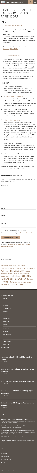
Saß (11, 282)
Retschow (6, 328)
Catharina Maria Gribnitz (12, 55)
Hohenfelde (4, 273)
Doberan (4, 271)
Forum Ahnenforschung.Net (9, 426)
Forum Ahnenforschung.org (8, 440)
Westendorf (14, 284)
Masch (7, 276)
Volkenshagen (7, 341)
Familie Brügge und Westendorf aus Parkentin (21, 381)
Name (3, 208)
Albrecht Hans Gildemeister (13, 25)
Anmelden (4, 453)
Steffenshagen (7, 338)
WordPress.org (5, 463)
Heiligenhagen (7, 308)
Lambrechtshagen (8, 315)
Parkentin (26, 275)
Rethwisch (6, 324)
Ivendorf (10, 273)
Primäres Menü (35, 2)
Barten (23, 265)
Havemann (27, 271)
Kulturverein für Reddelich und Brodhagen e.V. (14, 430)
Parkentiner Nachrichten (13, 278)
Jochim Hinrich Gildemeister (14, 96)
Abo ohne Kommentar (26, 233)
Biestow (5, 298)
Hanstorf (5, 305)
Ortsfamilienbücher (7, 295)
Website (3, 223)
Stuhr (19, 282)
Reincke (30, 279)
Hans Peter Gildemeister (12, 120)
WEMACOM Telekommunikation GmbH (12, 437)
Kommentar (5, 185)
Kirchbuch (20, 273)
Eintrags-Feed (5, 456)
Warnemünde (5, 284)
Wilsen (21, 284)
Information (5, 347)
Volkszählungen (26, 282)
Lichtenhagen (7, 318)
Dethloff (32, 268)
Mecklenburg (15, 276)
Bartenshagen (8, 268)
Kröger (3, 276)
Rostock (5, 281)
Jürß (15, 273)
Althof (18, 265)
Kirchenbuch (27, 273)
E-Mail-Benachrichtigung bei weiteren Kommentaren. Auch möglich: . (17, 232)
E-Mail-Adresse (6, 216)
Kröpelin (5, 311)
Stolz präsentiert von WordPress (8, 470)
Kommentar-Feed (6, 459)
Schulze (15, 282)
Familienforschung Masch (15, 2)
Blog (28, 268)
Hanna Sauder (16, 270)
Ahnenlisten (4, 265)
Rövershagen (7, 334)
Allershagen (12, 265)
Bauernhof (21, 268)
